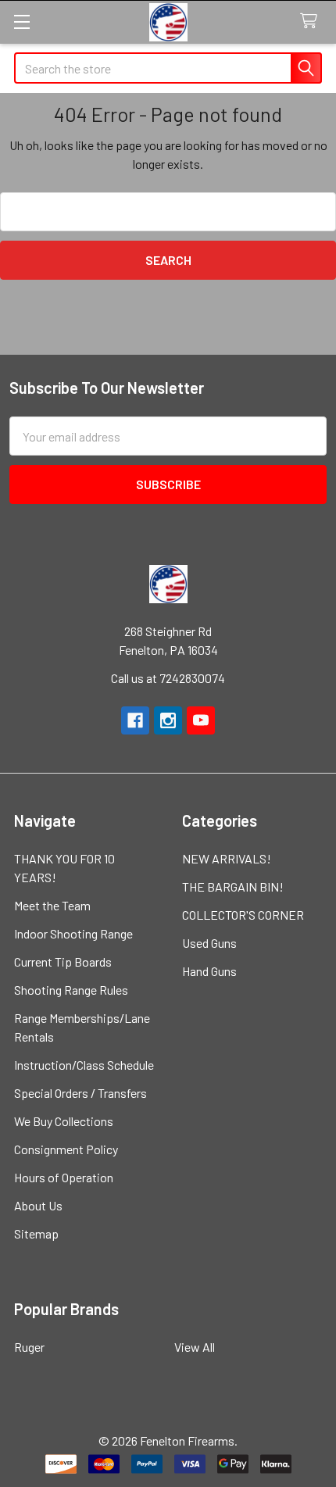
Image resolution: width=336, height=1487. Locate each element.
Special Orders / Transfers (80, 1092)
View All (194, 1346)
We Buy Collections (63, 1120)
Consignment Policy (66, 1149)
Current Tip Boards (63, 961)
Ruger (29, 1346)
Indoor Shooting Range (73, 933)
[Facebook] (135, 720)
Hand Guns (209, 970)
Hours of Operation (63, 1177)
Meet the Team (52, 905)
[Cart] (312, 21)
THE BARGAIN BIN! (233, 886)
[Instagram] (168, 720)
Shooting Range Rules (71, 989)
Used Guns (209, 942)
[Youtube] (201, 720)
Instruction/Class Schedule (84, 1064)
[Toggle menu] (21, 21)
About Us (38, 1205)
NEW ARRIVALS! (226, 858)
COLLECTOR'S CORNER (243, 914)
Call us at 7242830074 (168, 677)
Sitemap (36, 1233)
